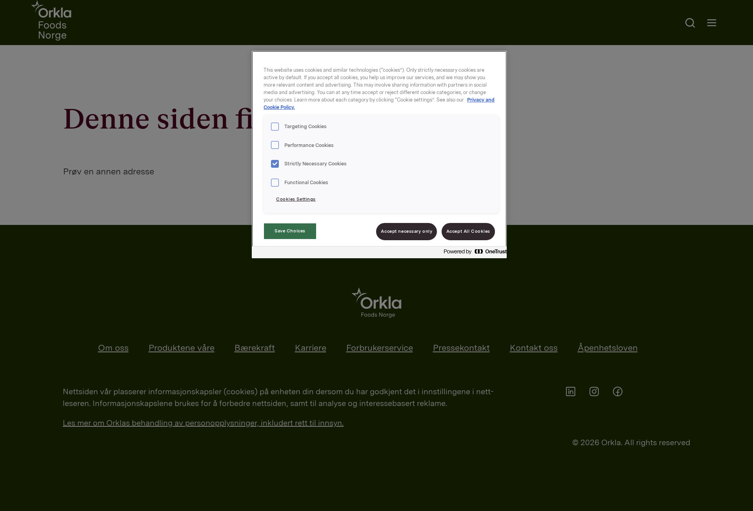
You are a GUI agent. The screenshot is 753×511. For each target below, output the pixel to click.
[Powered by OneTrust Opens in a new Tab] (473, 253)
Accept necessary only (406, 231)
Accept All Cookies (468, 231)
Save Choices (290, 231)
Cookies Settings (296, 199)
